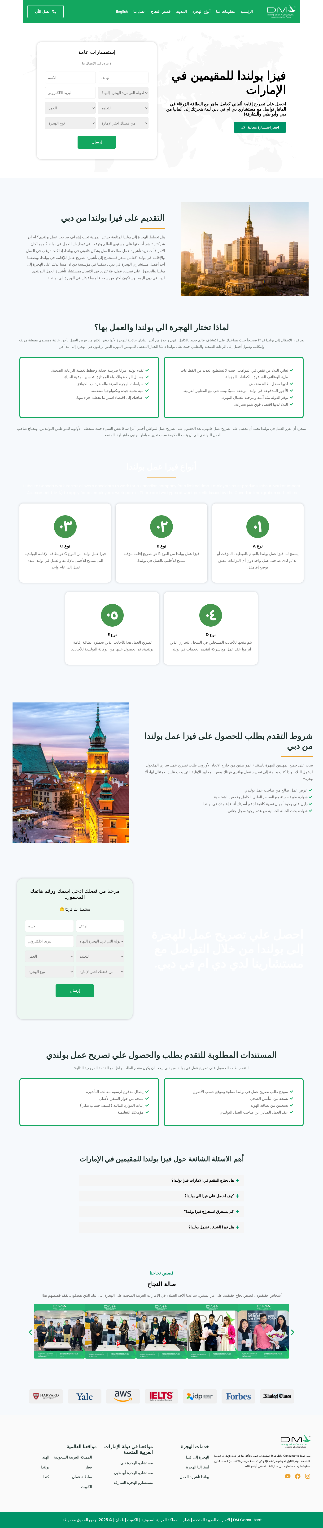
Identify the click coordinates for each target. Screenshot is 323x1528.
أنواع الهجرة (201, 11)
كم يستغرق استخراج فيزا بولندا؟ (209, 1211)
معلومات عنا (225, 11)
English (122, 11)
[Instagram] (307, 1476)
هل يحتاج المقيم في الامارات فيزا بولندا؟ (202, 1180)
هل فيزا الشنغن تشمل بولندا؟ (211, 1227)
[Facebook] (298, 1476)
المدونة (181, 11)
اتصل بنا (139, 11)
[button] (161, 1180)
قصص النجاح (160, 11)
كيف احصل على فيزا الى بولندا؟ (209, 1196)
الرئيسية (246, 11)
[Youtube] (288, 1476)
